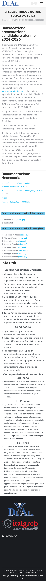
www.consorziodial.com (12, 91)
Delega (4, 198)
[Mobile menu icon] (41, 3)
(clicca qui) (20, 220)
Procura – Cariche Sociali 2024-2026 (15, 202)
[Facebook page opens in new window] (32, 3)
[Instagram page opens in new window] (35, 3)
